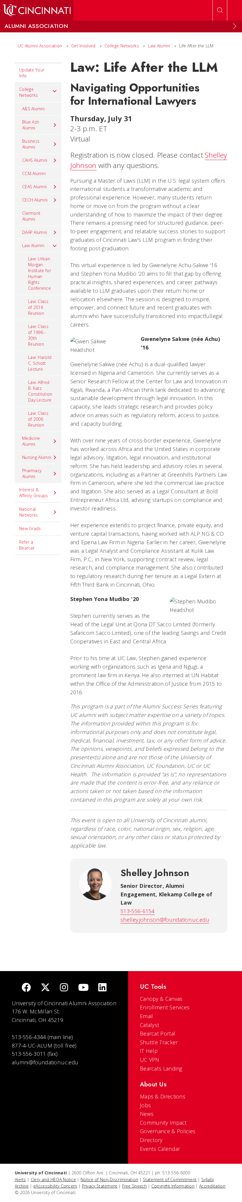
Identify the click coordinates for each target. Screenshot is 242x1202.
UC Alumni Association (40, 46)
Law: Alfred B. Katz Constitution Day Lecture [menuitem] (40, 391)
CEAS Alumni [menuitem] (34, 186)
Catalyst (149, 1024)
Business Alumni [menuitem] (31, 144)
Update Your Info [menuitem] (31, 73)
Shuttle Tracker (159, 1042)
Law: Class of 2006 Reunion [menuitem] (38, 419)
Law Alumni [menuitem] (33, 245)
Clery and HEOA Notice (53, 1179)
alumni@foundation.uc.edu (45, 1062)
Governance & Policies (167, 1131)
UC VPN (149, 1059)
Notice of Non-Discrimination (109, 1179)
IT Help (149, 1050)
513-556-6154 (137, 911)
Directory (151, 1139)
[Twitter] (45, 988)
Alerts (20, 1179)
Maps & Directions (162, 1096)
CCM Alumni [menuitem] (34, 173)
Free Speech (134, 1186)
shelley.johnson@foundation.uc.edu (164, 919)
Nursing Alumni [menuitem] (36, 457)
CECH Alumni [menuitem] (35, 200)
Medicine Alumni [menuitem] (31, 441)
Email (146, 1016)
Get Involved (83, 46)
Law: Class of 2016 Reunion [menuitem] (38, 307)
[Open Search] (219, 10)
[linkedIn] (102, 988)
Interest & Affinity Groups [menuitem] (33, 492)
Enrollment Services (165, 1007)
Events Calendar (160, 1148)
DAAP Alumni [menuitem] (34, 232)
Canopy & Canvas (161, 998)
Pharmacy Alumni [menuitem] (31, 473)
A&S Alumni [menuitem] (33, 108)
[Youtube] (83, 988)
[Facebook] (26, 988)
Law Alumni (159, 46)
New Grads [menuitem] (30, 528)
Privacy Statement (99, 1186)
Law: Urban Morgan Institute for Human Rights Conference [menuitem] (39, 273)
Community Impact (163, 1122)
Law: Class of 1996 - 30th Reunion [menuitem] (38, 335)
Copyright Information (172, 1186)
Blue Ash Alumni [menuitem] (30, 125)
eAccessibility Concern (55, 1186)
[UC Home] (36, 10)
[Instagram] (64, 988)
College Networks (121, 46)
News (146, 1113)
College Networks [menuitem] (28, 92)
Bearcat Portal (157, 1033)
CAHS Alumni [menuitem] (34, 160)
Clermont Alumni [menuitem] (31, 216)
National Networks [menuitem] (28, 512)
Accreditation (212, 1186)
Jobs (145, 1105)
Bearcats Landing (161, 1068)
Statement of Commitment (170, 1179)
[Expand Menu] (235, 26)
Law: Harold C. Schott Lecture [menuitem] (39, 363)
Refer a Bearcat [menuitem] (27, 545)
